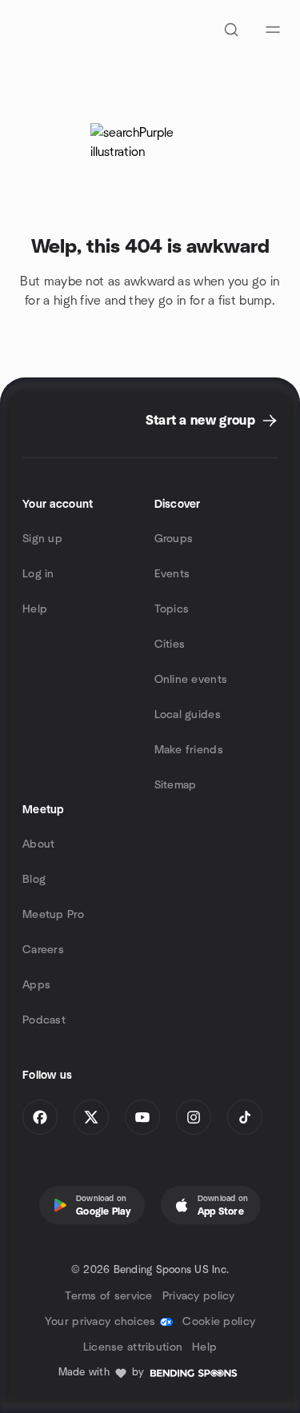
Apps (36, 985)
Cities (170, 644)
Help (34, 609)
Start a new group (200, 420)
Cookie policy (218, 1321)
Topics (172, 609)
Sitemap (175, 785)
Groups (174, 539)
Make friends (188, 750)
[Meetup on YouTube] (142, 1117)
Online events (191, 679)
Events (172, 574)
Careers (43, 950)
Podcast (44, 1020)
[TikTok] (244, 1117)
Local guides (187, 714)
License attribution (132, 1347)
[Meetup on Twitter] (91, 1117)
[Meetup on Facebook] (40, 1117)
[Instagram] (193, 1117)
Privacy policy (198, 1296)
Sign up (42, 539)
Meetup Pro (53, 914)
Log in (38, 574)
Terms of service (108, 1296)
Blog (34, 879)
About (38, 844)
